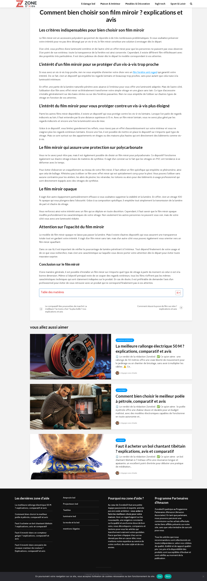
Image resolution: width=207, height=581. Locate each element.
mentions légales (71, 528)
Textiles (67, 510)
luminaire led (69, 516)
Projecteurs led (70, 503)
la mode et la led (71, 522)
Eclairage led (88, 3)
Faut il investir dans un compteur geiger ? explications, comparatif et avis (32, 535)
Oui (159, 576)
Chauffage (121, 390)
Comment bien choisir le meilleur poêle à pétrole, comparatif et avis (150, 399)
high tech (160, 3)
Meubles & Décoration (137, 3)
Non (168, 576)
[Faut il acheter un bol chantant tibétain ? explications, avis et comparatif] (70, 456)
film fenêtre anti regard (145, 72)
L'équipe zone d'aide (128, 373)
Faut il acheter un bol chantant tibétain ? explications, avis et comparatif (150, 449)
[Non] (203, 576)
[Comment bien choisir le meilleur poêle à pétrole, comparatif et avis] (70, 406)
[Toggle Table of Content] (176, 292)
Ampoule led (69, 497)
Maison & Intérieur (110, 3)
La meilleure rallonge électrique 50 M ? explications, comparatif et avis (150, 349)
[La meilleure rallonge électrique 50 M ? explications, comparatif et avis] (70, 356)
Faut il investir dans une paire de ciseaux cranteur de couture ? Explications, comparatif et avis (30, 548)
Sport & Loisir (177, 3)
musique (120, 440)
